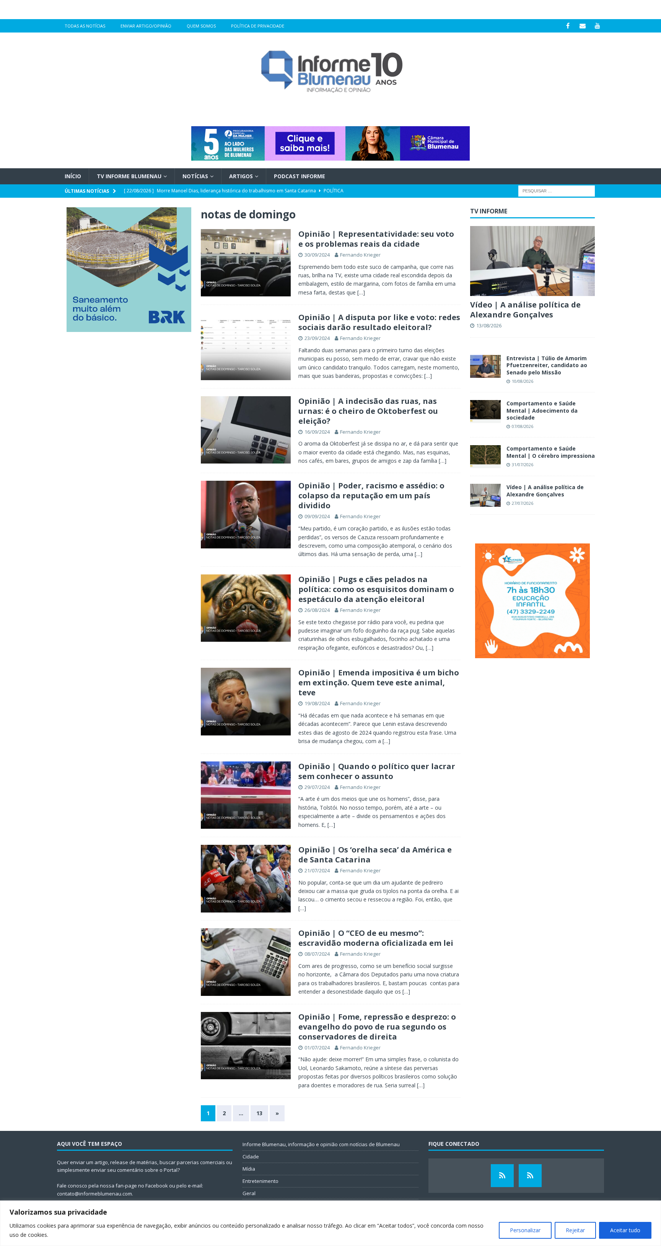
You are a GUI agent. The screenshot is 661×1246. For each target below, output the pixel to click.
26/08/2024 (317, 610)
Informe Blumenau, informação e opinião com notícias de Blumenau (321, 1144)
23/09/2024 (317, 338)
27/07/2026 (522, 503)
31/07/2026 (522, 464)
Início (73, 176)
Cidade (251, 1156)
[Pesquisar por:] (556, 190)
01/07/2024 (317, 1047)
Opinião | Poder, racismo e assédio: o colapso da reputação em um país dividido (371, 495)
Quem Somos (201, 26)
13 (259, 1113)
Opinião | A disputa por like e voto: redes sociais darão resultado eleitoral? (379, 322)
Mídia (249, 1168)
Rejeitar (575, 1230)
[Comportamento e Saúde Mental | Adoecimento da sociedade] (485, 411)
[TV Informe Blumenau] (502, 1175)
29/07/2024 (317, 787)
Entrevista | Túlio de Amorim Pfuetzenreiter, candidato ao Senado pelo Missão (546, 365)
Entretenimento (260, 1181)
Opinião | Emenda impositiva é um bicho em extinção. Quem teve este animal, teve (378, 682)
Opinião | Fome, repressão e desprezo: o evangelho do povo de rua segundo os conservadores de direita (377, 1027)
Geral (249, 1193)
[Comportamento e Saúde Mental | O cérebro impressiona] (485, 456)
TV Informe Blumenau (129, 176)
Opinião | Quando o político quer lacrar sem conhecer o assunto (376, 771)
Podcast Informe (299, 176)
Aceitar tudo (625, 1230)
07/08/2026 (522, 426)
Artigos (241, 176)
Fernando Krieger (360, 254)
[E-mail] (582, 26)
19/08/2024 (317, 703)
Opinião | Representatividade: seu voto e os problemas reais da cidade (376, 239)
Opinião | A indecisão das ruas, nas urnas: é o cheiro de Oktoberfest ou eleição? (368, 411)
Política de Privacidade (257, 26)
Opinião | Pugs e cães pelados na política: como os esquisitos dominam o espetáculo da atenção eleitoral (376, 589)
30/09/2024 (317, 254)
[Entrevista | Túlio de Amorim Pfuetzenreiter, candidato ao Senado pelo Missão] (485, 366)
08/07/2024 (317, 953)
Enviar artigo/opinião (145, 26)
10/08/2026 (522, 381)
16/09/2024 (317, 431)
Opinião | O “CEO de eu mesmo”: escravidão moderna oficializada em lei (375, 938)
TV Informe (488, 211)
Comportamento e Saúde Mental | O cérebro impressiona (550, 452)
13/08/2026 (488, 325)
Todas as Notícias (85, 26)
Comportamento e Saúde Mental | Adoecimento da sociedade (542, 410)
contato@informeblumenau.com (94, 1193)
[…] (361, 292)
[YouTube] (597, 26)
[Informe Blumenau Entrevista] (530, 1175)
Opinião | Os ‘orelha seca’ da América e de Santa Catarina (375, 854)
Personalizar (525, 1230)
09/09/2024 (317, 516)
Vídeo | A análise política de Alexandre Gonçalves (525, 309)
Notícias (195, 176)
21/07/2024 (317, 870)
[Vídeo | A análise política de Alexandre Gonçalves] (532, 261)
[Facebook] (568, 26)
